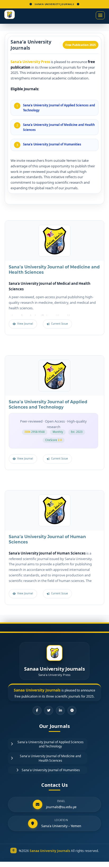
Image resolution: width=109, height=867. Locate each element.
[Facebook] (37, 710)
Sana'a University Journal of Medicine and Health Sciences (50, 758)
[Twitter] (48, 710)
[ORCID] (71, 710)
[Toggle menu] (100, 15)
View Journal (25, 323)
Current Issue (59, 323)
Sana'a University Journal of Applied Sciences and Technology (48, 404)
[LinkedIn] (60, 710)
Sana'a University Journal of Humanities (51, 770)
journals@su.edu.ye (61, 807)
